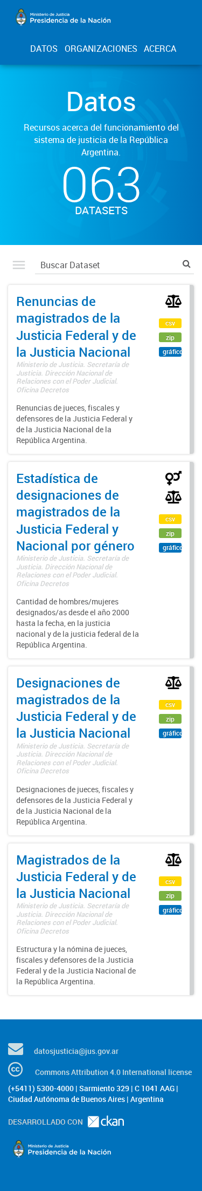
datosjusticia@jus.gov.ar (76, 1051)
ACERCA (160, 49)
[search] (186, 263)
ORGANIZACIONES (101, 49)
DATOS (44, 49)
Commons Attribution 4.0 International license (113, 1072)
